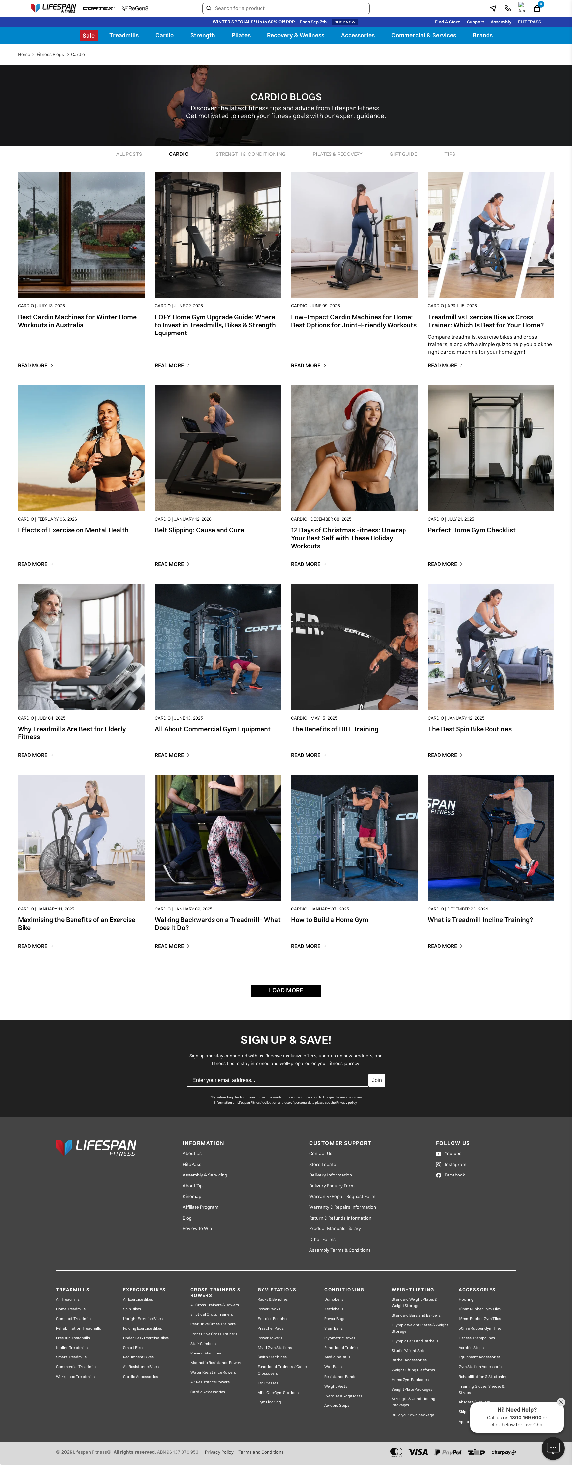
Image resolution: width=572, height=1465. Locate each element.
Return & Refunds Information (340, 1218)
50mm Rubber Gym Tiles (480, 1328)
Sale (89, 36)
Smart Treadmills (71, 1357)
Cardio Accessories (140, 1377)
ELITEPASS (529, 22)
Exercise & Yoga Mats (343, 1396)
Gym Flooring (269, 1402)
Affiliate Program (200, 1207)
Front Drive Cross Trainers (213, 1334)
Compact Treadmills (74, 1319)
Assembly (501, 22)
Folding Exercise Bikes (142, 1328)
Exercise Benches (273, 1319)
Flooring (466, 1299)
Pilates (241, 35)
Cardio (164, 35)
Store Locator (323, 1164)
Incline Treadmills (72, 1348)
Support (475, 22)
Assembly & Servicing (205, 1175)
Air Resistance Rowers (210, 1382)
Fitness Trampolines (477, 1338)
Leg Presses (268, 1383)
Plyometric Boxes (339, 1338)
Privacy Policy (219, 1452)
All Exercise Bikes (138, 1299)
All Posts (129, 154)
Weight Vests (335, 1386)
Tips (449, 154)
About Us (192, 1153)
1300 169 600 (526, 1417)
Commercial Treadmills (76, 1367)
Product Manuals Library (335, 1228)
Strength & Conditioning (251, 154)
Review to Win (197, 1228)
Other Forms (322, 1239)
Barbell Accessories (409, 1360)
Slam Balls (333, 1328)
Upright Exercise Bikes (143, 1319)
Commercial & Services (423, 35)
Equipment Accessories (480, 1357)
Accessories (358, 35)
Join (377, 1080)
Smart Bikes (133, 1348)
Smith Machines (272, 1357)
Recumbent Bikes (138, 1357)
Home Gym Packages (410, 1380)
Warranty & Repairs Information (342, 1207)
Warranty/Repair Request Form (342, 1196)
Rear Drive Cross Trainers (213, 1324)
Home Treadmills (71, 1309)
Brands (483, 35)
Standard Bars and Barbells (416, 1315)
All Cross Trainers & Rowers (214, 1305)
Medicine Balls (337, 1357)
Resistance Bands (340, 1377)
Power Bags (334, 1319)
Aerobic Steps (336, 1405)
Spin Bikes (132, 1309)
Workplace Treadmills (75, 1377)
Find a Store (447, 22)
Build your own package (413, 1415)
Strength (202, 35)
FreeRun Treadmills (73, 1338)
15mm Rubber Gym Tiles (480, 1319)
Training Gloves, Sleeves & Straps (482, 1389)
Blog (187, 1218)
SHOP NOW (345, 22)
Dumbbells (333, 1299)
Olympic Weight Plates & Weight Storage (420, 1328)
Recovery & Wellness (295, 35)
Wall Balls (333, 1367)
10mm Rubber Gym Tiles (480, 1309)
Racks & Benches (273, 1299)
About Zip (193, 1186)
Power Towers (270, 1338)
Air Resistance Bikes (141, 1367)
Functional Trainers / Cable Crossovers (282, 1370)
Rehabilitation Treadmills (78, 1328)
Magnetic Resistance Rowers (216, 1363)
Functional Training (342, 1348)
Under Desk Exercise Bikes (146, 1338)
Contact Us (320, 1153)
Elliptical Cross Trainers (211, 1314)
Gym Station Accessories (481, 1367)
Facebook (455, 1175)
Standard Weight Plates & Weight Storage (414, 1302)
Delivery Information (330, 1175)
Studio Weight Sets (408, 1351)
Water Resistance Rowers (213, 1372)
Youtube (453, 1153)
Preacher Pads (271, 1328)
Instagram (455, 1164)
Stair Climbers (203, 1344)
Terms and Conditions (261, 1452)
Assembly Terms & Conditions (340, 1250)
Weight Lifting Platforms (413, 1370)
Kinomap (192, 1196)
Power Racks (269, 1309)
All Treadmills (68, 1299)
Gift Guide (403, 154)
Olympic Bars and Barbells (415, 1341)
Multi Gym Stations (275, 1348)
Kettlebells (333, 1309)
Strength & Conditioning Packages (413, 1402)
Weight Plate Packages (412, 1389)
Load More (286, 990)
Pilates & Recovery (337, 154)
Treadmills (124, 35)
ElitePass (192, 1164)
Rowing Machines (206, 1353)
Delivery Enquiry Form (332, 1186)
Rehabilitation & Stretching (483, 1377)
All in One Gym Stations (278, 1393)
